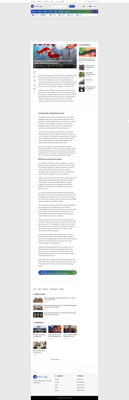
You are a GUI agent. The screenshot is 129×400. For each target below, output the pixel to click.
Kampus (57, 390)
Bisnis (56, 387)
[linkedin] (76, 198)
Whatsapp (62, 1)
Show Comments (54, 359)
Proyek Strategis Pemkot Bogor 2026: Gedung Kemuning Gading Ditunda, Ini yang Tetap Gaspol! (60, 306)
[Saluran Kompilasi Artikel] (71, 15)
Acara (56, 385)
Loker (50, 11)
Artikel (45, 11)
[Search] (84, 6)
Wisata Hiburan (81, 387)
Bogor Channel (68, 398)
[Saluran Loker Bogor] (53, 15)
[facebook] (86, 1)
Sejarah (61, 11)
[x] (88, 1)
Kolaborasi (46, 1)
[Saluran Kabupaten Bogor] (45, 15)
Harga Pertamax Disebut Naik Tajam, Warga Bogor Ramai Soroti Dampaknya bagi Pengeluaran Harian (54, 335)
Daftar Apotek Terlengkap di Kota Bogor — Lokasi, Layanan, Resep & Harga (90, 73)
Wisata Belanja (80, 382)
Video (55, 11)
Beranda (32, 1)
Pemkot (57, 379)
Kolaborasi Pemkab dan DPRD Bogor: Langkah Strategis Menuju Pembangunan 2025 (91, 87)
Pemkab (57, 382)
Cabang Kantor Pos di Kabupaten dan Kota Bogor (90, 66)
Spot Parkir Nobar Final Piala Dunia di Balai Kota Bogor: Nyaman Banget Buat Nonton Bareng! (60, 313)
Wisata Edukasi (81, 385)
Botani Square (89, 79)
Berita (39, 11)
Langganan (39, 1)
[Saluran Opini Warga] (62, 15)
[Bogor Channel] (36, 6)
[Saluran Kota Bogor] (36, 15)
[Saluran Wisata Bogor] (80, 15)
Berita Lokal (45, 289)
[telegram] (97, 1)
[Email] (34, 88)
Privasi (51, 1)
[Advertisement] (64, 29)
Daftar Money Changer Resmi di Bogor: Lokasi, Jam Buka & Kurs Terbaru (87, 59)
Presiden (42, 58)
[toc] (127, 121)
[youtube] (95, 1)
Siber (56, 1)
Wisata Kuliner (80, 390)
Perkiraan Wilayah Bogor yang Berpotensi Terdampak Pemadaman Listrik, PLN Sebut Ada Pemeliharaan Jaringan (39, 335)
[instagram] (93, 1)
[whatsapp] (90, 1)
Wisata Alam (80, 379)
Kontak (67, 11)
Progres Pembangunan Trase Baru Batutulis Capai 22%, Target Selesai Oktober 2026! (59, 298)
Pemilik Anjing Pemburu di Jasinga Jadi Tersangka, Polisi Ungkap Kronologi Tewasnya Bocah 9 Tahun (39, 351)
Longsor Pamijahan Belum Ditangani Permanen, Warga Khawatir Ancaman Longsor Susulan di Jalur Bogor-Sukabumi (70, 335)
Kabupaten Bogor (53, 289)
